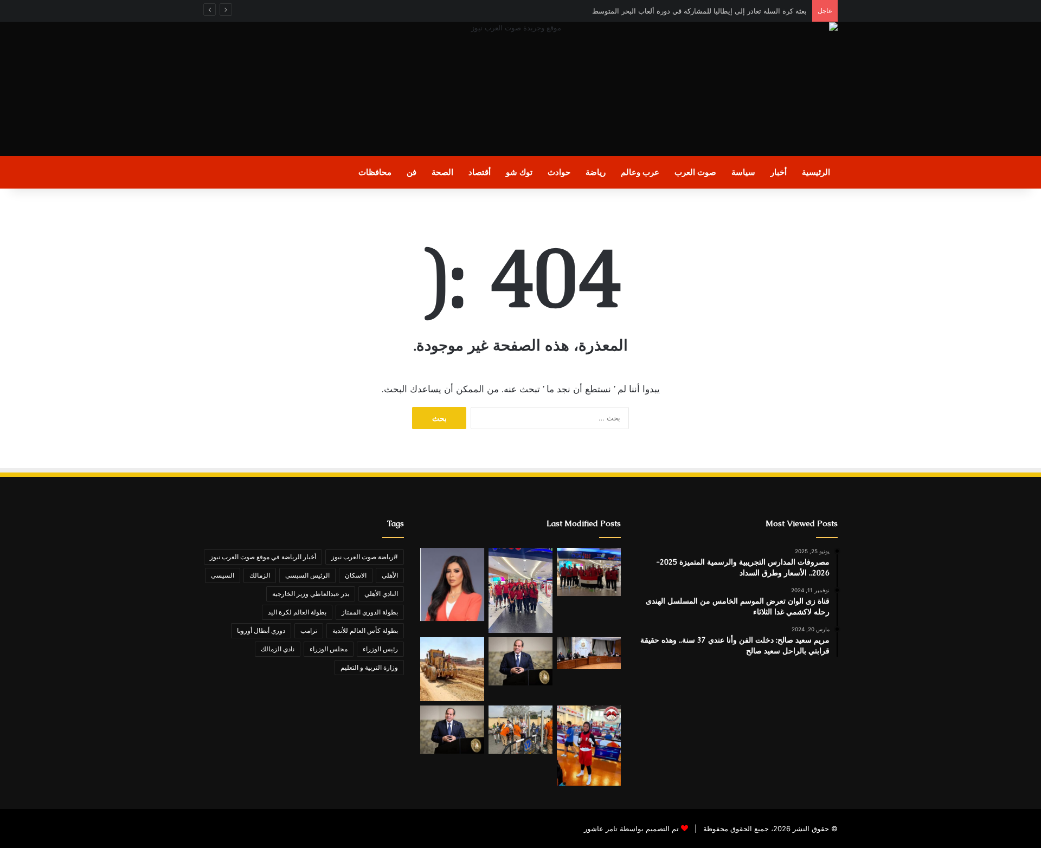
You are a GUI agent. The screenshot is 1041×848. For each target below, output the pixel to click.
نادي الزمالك (277, 649)
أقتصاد (479, 172)
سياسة (743, 172)
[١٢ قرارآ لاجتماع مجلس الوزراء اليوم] (589, 653)
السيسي (222, 575)
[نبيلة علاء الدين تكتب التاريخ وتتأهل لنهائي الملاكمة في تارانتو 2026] (589, 745)
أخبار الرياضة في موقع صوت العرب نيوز (263, 557)
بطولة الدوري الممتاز (370, 612)
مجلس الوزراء (329, 649)
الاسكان (356, 575)
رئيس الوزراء (380, 649)
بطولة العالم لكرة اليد (297, 612)
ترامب (308, 630)
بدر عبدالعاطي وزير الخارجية (310, 594)
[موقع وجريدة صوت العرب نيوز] (520, 89)
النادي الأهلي (381, 594)
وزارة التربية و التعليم (369, 667)
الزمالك (259, 575)
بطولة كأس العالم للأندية (365, 630)
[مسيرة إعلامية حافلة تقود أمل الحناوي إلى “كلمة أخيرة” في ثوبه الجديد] (452, 584)
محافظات (374, 172)
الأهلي (390, 575)
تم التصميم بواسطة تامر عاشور (631, 828)
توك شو (519, 172)
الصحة (442, 172)
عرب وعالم (640, 172)
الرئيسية (816, 172)
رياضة (596, 172)
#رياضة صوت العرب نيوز (364, 557)
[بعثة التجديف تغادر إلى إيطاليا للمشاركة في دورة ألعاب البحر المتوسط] (589, 572)
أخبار (778, 172)
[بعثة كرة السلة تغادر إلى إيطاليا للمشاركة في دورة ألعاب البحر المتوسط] (520, 590)
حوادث (559, 172)
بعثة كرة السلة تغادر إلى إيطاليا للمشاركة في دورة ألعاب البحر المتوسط (697, 11)
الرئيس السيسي (307, 575)
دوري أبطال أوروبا (261, 630)
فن (411, 172)
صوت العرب (695, 172)
